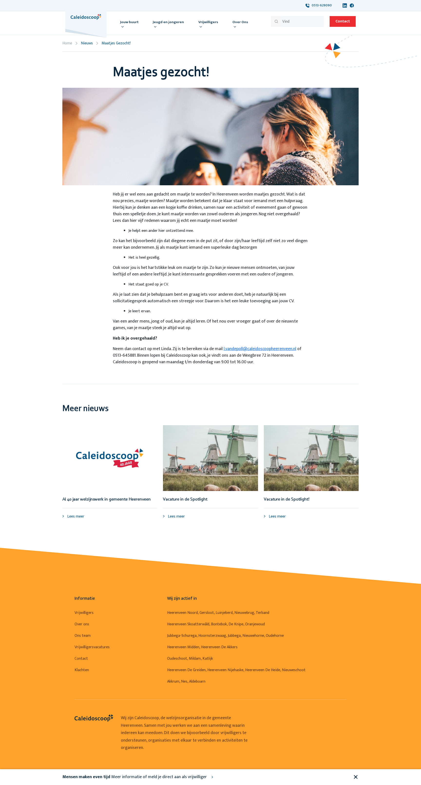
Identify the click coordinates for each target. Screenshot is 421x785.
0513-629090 (320, 5)
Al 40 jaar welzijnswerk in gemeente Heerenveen (106, 499)
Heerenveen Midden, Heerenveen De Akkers (202, 647)
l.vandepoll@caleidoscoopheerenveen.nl (260, 349)
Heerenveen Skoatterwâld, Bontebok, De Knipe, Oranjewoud (216, 624)
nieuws (87, 43)
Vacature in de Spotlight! (286, 499)
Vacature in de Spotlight (185, 499)
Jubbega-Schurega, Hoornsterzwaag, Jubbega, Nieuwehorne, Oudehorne (225, 635)
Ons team (83, 635)
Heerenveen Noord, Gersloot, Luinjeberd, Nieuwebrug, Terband (218, 612)
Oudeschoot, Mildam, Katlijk (190, 658)
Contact (342, 21)
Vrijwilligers (84, 612)
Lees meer (75, 516)
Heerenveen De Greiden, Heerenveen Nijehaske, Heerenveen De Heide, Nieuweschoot (236, 670)
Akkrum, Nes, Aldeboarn (186, 681)
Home (67, 43)
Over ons (82, 624)
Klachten (82, 670)
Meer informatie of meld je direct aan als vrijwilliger (135, 777)
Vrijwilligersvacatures (92, 647)
